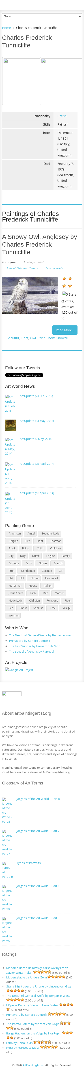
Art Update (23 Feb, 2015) (36, 396)
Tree (53, 608)
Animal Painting (16, 268)
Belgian (13, 541)
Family (66, 556)
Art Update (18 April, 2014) (37, 493)
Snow (51, 338)
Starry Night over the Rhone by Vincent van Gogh (39, 986)
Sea (11, 608)
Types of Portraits (29, 863)
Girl (61, 571)
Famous (14, 563)
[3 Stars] (64, 286)
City (11, 556)
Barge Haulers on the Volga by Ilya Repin (33, 1033)
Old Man (34, 600)
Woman (14, 615)
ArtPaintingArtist (19, 4)
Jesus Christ (16, 593)
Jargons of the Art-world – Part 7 (38, 831)
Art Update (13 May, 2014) (37, 421)
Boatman (55, 541)
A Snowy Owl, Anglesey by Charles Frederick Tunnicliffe (39, 244)
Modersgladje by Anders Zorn (26, 977)
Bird (27, 541)
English (50, 556)
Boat (24, 338)
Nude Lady (15, 600)
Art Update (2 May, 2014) (36, 439)
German (47, 571)
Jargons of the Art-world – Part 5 (38, 918)
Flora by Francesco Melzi (22, 1048)
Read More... (65, 330)
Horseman (15, 586)
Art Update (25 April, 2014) (37, 464)
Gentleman (28, 571)
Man (45, 593)
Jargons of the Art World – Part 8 (38, 799)
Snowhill (62, 338)
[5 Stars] (69, 294)
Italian (48, 586)
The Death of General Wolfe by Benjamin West (41, 635)
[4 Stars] (70, 286)
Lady (33, 593)
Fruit (11, 571)
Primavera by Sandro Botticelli (29, 641)
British (62, 116)
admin (11, 261)
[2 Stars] (70, 278)
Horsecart (51, 578)
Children (55, 548)
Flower (43, 563)
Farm (29, 563)
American (15, 533)
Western (33, 268)
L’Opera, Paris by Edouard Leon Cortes (32, 1005)
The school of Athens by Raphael (31, 651)
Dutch (36, 556)
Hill (22, 578)
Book (12, 548)
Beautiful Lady (50, 533)
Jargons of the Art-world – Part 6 (38, 886)
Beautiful (12, 338)
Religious (52, 600)
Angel (31, 533)
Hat (11, 578)
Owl (33, 338)
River (41, 338)
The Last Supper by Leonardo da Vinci (34, 646)
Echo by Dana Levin (19, 1043)
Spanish (38, 608)
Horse (35, 578)
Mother (59, 593)
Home (6, 28)
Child (40, 548)
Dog (23, 556)
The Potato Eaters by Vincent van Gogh (32, 1024)
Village (66, 608)
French (58, 563)
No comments (54, 268)
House (33, 586)
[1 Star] (64, 278)
